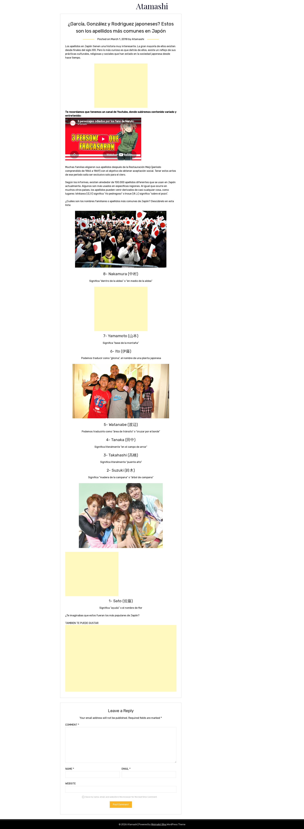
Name (69, 768)
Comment (72, 724)
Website (70, 783)
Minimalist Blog (158, 824)
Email (126, 768)
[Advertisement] (120, 85)
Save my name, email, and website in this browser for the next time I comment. (121, 797)
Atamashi (152, 6)
